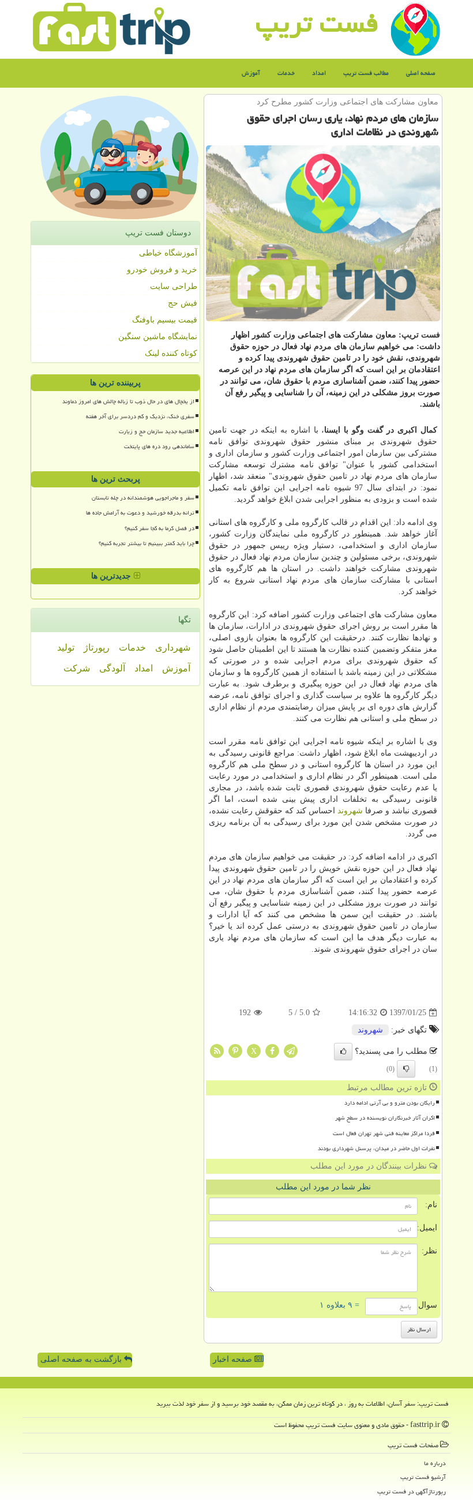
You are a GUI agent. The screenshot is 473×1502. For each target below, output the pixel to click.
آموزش (251, 73)
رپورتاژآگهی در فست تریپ (411, 1491)
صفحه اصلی (421, 73)
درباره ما (435, 1463)
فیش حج (182, 303)
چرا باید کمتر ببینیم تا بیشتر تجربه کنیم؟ (146, 543)
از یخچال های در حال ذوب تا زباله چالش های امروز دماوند (128, 401)
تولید (65, 647)
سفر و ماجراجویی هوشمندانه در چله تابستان (143, 498)
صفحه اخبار (233, 1359)
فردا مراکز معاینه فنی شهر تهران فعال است (384, 1133)
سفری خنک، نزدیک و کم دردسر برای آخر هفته (140, 416)
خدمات (286, 73)
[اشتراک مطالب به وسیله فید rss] (217, 1050)
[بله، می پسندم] (343, 1051)
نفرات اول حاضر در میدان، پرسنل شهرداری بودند (376, 1148)
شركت (76, 668)
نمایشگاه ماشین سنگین (157, 336)
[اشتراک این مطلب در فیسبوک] (272, 1050)
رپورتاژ (97, 647)
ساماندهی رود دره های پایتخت (159, 446)
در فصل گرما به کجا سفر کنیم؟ (159, 528)
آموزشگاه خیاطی (168, 253)
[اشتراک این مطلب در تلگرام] (291, 1050)
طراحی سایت (173, 286)
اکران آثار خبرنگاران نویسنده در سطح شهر (385, 1118)
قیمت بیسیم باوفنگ (164, 320)
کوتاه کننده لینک (171, 353)
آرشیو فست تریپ (423, 1477)
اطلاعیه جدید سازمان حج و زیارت (156, 431)
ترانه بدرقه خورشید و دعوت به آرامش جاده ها (140, 513)
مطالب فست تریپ (366, 73)
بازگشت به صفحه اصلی (82, 1359)
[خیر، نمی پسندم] (406, 1068)
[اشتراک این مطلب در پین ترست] (235, 1050)
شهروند (350, 810)
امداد (319, 73)
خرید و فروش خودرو (162, 269)
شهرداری (172, 647)
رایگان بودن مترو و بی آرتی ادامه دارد (389, 1103)
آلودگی (112, 668)
